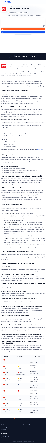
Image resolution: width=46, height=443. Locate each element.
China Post (39, 149)
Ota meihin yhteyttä (27, 427)
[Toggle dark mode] (41, 2)
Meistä (2, 424)
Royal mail (5, 151)
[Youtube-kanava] (9, 436)
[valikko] (43, 1)
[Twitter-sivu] (5, 436)
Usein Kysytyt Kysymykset (28, 424)
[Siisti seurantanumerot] (44, 26)
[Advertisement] (23, 41)
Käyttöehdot (3, 429)
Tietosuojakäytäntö (5, 427)
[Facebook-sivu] (2, 436)
